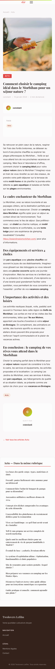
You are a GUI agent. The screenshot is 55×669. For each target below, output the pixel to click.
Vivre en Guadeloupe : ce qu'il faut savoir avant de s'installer (27, 523)
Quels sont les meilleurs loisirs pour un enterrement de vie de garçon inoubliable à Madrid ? (25, 542)
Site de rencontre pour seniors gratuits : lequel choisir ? (26, 566)
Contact (6, 653)
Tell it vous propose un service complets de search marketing (25, 532)
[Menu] (31, 2)
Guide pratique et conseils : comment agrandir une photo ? (26, 591)
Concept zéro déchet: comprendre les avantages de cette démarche (27, 507)
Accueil (6, 12)
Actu (13, 12)
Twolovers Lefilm (13, 617)
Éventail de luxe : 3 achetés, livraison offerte (25, 550)
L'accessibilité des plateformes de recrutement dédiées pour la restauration (26, 515)
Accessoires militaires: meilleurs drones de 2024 (25, 498)
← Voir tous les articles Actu (16, 440)
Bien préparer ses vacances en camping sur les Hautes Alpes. (27, 574)
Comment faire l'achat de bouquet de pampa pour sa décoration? (25, 490)
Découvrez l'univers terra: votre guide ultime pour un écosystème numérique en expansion (26, 583)
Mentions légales (10, 649)
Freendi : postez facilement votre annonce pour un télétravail (27, 481)
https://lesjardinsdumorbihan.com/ (19, 238)
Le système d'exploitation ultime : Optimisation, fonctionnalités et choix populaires (27, 557)
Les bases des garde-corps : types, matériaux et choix (27, 473)
